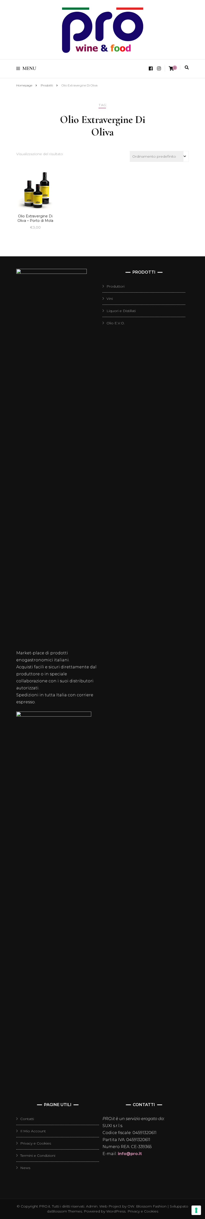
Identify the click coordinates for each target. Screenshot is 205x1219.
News (25, 1168)
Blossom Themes (66, 1211)
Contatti (27, 1119)
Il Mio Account (33, 1131)
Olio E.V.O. (115, 323)
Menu (29, 68)
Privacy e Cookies (35, 1143)
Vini (109, 298)
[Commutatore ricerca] (187, 67)
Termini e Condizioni (37, 1155)
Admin (92, 1206)
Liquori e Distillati (121, 311)
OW (131, 1206)
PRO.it (44, 1206)
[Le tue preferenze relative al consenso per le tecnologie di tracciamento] (196, 1210)
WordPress (116, 1211)
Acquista (35, 191)
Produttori (115, 286)
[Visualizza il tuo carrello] (171, 68)
